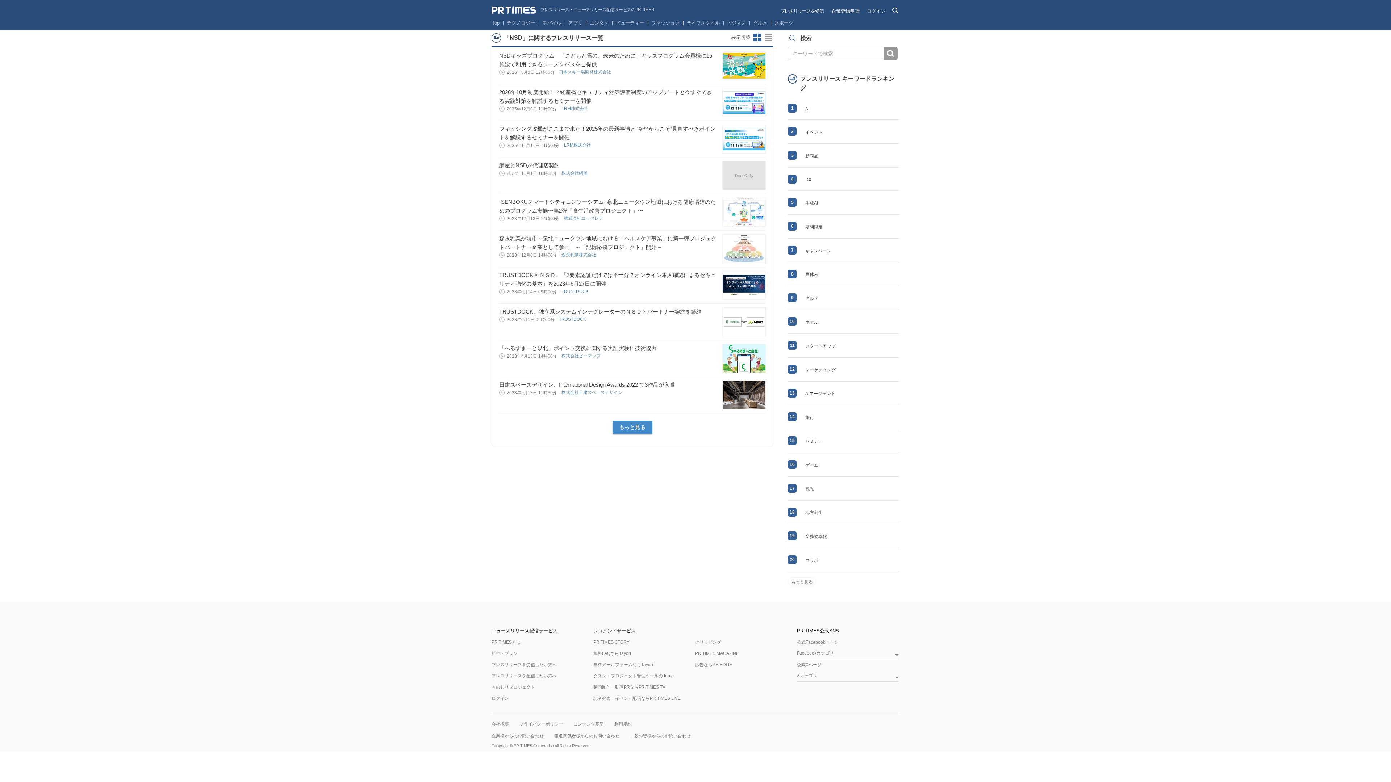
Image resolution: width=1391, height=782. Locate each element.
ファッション (665, 23)
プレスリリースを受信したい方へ (524, 664)
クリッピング (708, 642)
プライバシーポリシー (541, 724)
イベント (814, 132)
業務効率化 (816, 536)
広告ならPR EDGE (713, 664)
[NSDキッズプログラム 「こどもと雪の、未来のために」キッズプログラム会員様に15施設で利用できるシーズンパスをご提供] (744, 65)
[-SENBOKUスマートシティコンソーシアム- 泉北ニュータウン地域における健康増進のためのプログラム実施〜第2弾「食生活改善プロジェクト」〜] (744, 212)
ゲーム (811, 465)
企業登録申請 (845, 11)
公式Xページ (809, 664)
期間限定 (814, 227)
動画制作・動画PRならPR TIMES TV (629, 687)
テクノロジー (521, 23)
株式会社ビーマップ (581, 355)
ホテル (811, 322)
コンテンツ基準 (588, 724)
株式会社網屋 (575, 173)
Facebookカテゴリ (815, 653)
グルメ (760, 23)
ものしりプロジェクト (513, 687)
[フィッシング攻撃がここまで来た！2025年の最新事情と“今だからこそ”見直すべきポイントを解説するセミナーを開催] (744, 139)
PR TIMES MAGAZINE (717, 653)
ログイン (876, 11)
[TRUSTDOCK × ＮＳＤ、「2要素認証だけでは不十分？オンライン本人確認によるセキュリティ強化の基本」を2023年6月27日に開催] (744, 285)
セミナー (814, 441)
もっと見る (632, 427)
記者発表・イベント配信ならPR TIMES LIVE (637, 698)
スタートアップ (820, 346)
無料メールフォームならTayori (623, 664)
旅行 (809, 417)
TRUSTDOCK (575, 291)
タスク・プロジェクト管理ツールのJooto (633, 675)
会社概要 (500, 724)
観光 (809, 489)
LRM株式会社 (575, 108)
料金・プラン (505, 653)
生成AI (811, 203)
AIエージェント (820, 393)
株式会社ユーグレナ (584, 218)
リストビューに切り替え (769, 37)
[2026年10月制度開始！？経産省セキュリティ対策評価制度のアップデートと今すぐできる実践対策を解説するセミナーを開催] (744, 102)
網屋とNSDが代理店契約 (529, 165)
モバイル (551, 23)
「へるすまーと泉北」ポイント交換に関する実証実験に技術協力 (578, 348)
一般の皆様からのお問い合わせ (660, 736)
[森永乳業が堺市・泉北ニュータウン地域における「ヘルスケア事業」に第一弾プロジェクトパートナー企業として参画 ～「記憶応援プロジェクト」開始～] (744, 248)
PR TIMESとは (506, 642)
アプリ (575, 23)
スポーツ (783, 23)
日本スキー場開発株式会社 (585, 72)
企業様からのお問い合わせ (518, 736)
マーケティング (820, 370)
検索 (891, 53)
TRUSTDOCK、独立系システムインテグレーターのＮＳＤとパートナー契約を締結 (600, 311)
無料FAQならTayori (612, 653)
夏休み (811, 274)
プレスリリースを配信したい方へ (524, 675)
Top (496, 23)
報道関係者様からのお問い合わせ (586, 736)
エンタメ (599, 23)
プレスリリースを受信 (802, 11)
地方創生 (814, 512)
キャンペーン (818, 250)
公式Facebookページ (817, 642)
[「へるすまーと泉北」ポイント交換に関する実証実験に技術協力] (744, 358)
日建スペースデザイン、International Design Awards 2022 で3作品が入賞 (587, 385)
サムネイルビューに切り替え (757, 37)
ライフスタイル (703, 23)
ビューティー (630, 23)
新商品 (811, 156)
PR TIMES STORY (611, 642)
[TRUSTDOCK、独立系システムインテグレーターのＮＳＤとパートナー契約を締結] (744, 321)
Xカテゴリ (807, 675)
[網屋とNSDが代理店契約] (744, 175)
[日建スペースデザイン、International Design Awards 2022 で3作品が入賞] (744, 395)
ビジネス (736, 23)
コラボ (811, 560)
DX (808, 179)
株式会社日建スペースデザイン (592, 392)
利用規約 (623, 724)
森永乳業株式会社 (579, 254)
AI (807, 109)
